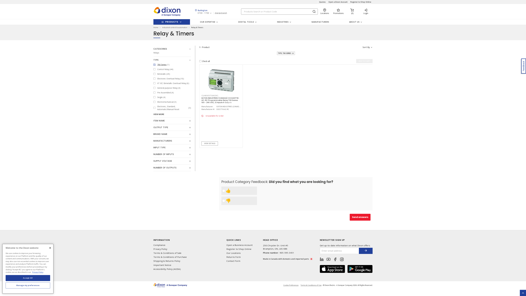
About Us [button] (354, 22)
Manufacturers (320, 22)
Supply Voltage (162, 161)
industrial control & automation (174, 27)
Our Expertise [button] (207, 22)
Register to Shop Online (360, 2)
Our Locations (233, 253)
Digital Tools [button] (246, 22)
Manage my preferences (28, 285)
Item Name (159, 120)
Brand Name (160, 134)
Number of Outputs (165, 167)
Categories (160, 48)
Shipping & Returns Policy (166, 261)
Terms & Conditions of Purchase (170, 257)
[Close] (50, 248)
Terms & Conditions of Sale (167, 253)
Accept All (28, 278)
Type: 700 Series (284, 53)
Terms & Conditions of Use (311, 285)
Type (156, 60)
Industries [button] (283, 22)
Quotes (322, 2)
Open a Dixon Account (338, 2)
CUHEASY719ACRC (209, 95)
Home (155, 27)
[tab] (172, 49)
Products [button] (171, 21)
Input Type (159, 147)
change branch (221, 13)
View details (209, 143)
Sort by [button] (366, 47)
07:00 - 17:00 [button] (203, 13)
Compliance (159, 245)
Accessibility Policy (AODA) (167, 269)
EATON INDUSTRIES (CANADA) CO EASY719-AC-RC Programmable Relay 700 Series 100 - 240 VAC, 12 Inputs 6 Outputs (220, 100)
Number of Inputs (163, 154)
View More (158, 114)
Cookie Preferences (290, 285)
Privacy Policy (160, 249)
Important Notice (162, 265)
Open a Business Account (239, 245)
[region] (28, 269)
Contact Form (233, 261)
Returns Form (233, 257)
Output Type (160, 127)
